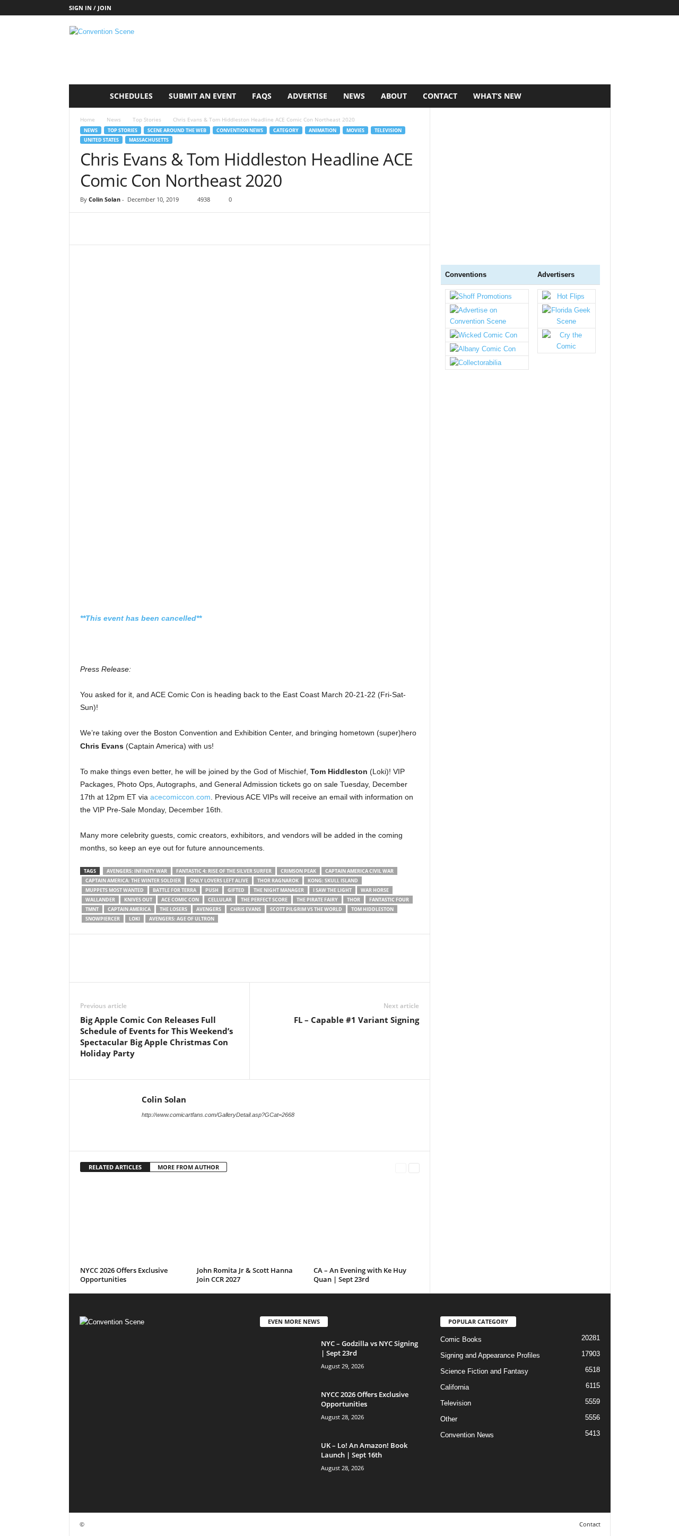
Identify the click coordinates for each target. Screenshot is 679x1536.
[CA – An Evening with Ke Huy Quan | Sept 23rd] (367, 1223)
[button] (594, 96)
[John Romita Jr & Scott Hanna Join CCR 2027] (250, 1223)
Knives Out (138, 899)
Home (87, 119)
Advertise (307, 96)
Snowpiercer (102, 918)
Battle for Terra (174, 890)
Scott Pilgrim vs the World (306, 909)
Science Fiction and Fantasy (484, 1371)
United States (101, 139)
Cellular (220, 899)
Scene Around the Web (176, 130)
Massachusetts (149, 139)
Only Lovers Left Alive (219, 880)
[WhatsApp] (164, 228)
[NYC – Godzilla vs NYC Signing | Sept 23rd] (286, 1358)
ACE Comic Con (180, 899)
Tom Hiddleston (372, 909)
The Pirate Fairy (317, 899)
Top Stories (147, 119)
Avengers (208, 909)
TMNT (92, 909)
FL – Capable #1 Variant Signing (356, 1019)
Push (212, 890)
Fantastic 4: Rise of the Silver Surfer (224, 870)
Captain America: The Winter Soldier (133, 880)
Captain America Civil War (359, 870)
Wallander (100, 899)
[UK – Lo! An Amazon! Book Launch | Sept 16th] (286, 1460)
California (454, 1387)
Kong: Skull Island (333, 880)
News (114, 119)
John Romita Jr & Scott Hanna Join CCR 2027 (245, 1274)
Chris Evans (245, 909)
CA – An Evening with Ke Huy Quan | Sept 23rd (360, 1274)
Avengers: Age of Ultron (181, 918)
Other (448, 1419)
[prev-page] (400, 1167)
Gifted (236, 890)
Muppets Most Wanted (114, 890)
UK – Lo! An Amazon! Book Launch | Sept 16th (364, 1450)
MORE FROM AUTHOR (188, 1167)
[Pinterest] (139, 228)
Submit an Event (202, 96)
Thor (353, 899)
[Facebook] (90, 228)
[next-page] (414, 1167)
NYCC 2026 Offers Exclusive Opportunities (124, 1274)
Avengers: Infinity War (137, 870)
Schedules (131, 96)
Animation (322, 130)
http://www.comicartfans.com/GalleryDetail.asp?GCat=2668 (218, 1115)
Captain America (129, 909)
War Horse (375, 890)
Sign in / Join (90, 8)
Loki (134, 918)
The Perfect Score (264, 899)
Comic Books (461, 1339)
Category (286, 130)
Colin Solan (104, 199)
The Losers (173, 909)
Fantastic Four (389, 899)
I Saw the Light (332, 890)
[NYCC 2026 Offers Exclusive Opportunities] (133, 1223)
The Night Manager (279, 890)
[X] (115, 228)
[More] (189, 228)
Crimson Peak (298, 870)
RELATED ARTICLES (115, 1167)
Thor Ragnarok (278, 880)
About (394, 96)
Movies (355, 130)
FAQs (262, 96)
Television (388, 130)
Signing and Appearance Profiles (490, 1355)
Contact (440, 96)
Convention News (239, 130)
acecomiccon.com (180, 797)
